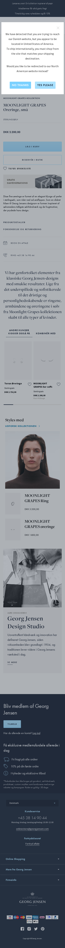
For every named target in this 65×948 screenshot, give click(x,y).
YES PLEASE (45, 85)
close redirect (58, 28)
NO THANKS (20, 85)
